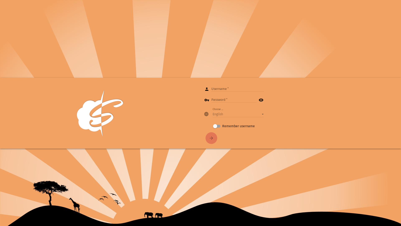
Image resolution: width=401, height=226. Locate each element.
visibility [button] (261, 100)
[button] (238, 114)
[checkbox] (234, 126)
